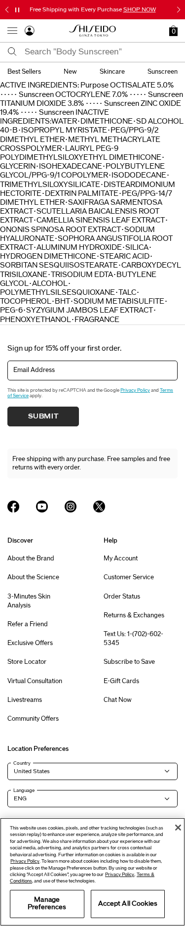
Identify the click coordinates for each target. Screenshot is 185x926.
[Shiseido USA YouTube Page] (42, 506)
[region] (92, 872)
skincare (112, 71)
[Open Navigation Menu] (12, 31)
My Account (121, 558)
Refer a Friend (27, 624)
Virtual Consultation (34, 681)
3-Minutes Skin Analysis (28, 601)
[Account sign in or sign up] (30, 32)
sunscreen (163, 71)
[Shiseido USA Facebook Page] (13, 506)
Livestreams (24, 699)
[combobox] (101, 52)
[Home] (92, 31)
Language (24, 790)
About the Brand (30, 558)
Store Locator (26, 661)
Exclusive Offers (30, 643)
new (70, 71)
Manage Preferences (47, 903)
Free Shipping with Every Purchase (93, 9)
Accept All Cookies (127, 903)
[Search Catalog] (12, 52)
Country (22, 763)
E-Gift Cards (121, 681)
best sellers (24, 71)
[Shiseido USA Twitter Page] (99, 506)
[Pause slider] (17, 10)
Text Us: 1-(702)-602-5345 (133, 639)
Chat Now (118, 699)
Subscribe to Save (129, 661)
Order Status (122, 596)
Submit (43, 416)
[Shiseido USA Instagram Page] (70, 506)
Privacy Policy (135, 390)
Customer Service (129, 577)
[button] (173, 30)
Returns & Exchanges (134, 615)
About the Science (33, 577)
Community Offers (33, 718)
